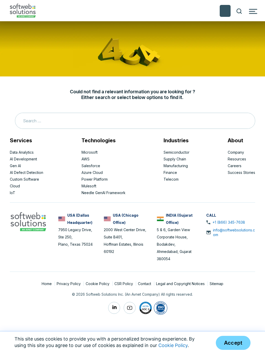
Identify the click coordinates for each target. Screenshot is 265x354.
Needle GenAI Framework (104, 192)
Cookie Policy (98, 283)
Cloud (15, 186)
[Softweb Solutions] (28, 221)
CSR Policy (124, 283)
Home (47, 283)
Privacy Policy (69, 283)
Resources (237, 159)
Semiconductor (176, 152)
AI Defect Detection (26, 172)
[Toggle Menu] (253, 11)
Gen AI (15, 166)
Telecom (171, 179)
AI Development (23, 159)
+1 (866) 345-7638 (228, 222)
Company (236, 152)
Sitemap (216, 283)
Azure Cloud (92, 172)
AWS (86, 159)
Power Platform (95, 179)
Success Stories (241, 172)
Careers (234, 166)
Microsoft (90, 152)
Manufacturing (176, 166)
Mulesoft (89, 186)
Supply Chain (175, 159)
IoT (12, 192)
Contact (145, 283)
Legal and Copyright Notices (181, 283)
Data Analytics (22, 152)
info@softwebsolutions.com (234, 232)
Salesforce (91, 166)
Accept (233, 343)
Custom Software (24, 179)
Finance (170, 172)
